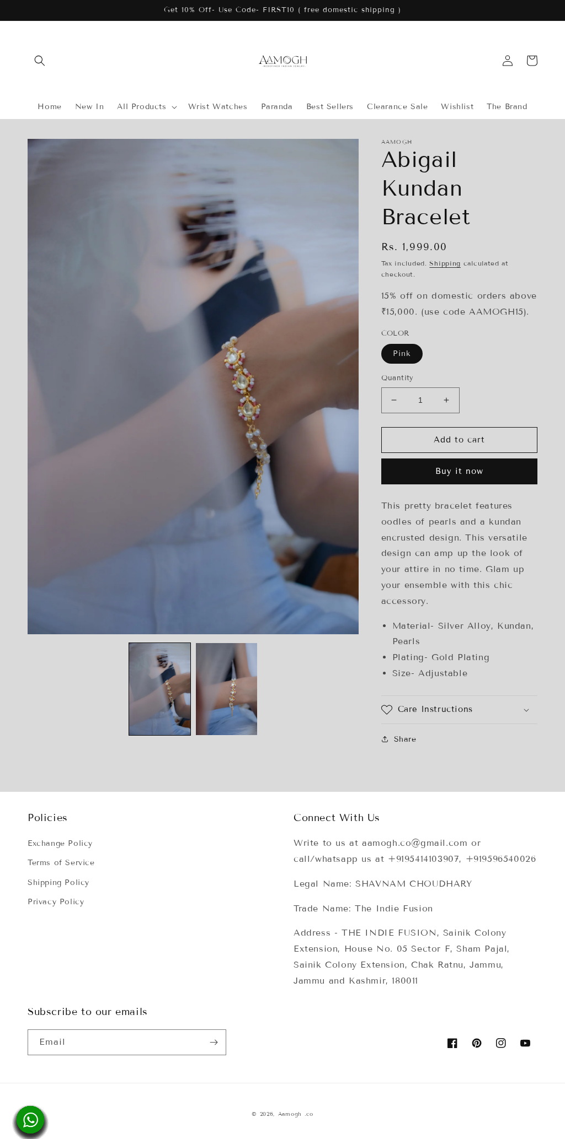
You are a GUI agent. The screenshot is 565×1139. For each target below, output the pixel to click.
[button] (40, 60)
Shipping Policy (58, 882)
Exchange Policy (60, 843)
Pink (402, 353)
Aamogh (290, 1114)
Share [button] (405, 739)
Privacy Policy (56, 901)
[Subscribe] (213, 1042)
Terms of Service (61, 862)
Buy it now (459, 471)
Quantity (397, 378)
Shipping (445, 263)
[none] (160, 689)
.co (309, 1114)
